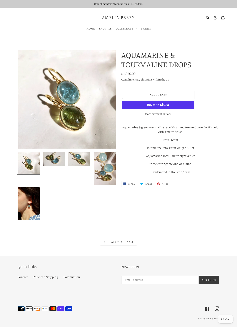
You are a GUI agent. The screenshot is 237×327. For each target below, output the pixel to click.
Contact (23, 277)
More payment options (158, 113)
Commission (72, 277)
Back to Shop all (121, 241)
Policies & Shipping (45, 277)
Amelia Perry (118, 17)
